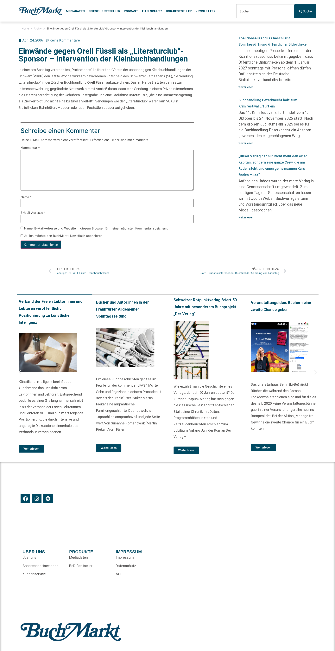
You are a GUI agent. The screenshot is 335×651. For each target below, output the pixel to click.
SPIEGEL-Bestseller (104, 11)
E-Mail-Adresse (33, 212)
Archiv (38, 28)
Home (25, 28)
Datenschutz (126, 566)
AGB (119, 574)
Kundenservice (34, 574)
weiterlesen (245, 87)
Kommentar (30, 147)
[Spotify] (48, 498)
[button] (20, 372)
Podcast (131, 11)
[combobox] (265, 11)
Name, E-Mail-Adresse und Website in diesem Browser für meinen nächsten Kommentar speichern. (96, 228)
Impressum (125, 557)
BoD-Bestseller (179, 11)
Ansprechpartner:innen (40, 566)
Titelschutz (152, 11)
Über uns (29, 557)
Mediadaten (75, 11)
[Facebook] (25, 498)
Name (26, 196)
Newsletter (205, 11)
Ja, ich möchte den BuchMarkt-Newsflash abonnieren (62, 235)
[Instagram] (36, 498)
